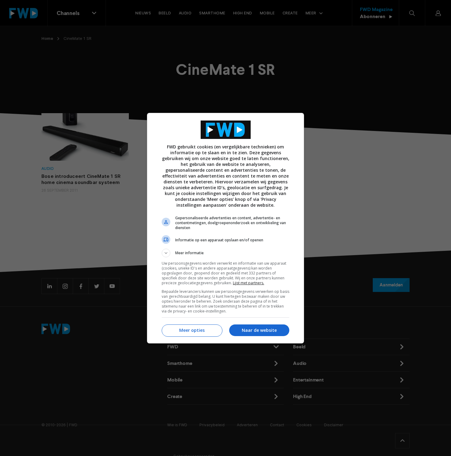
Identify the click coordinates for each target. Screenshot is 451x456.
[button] (225, 253)
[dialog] (225, 228)
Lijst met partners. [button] (248, 282)
